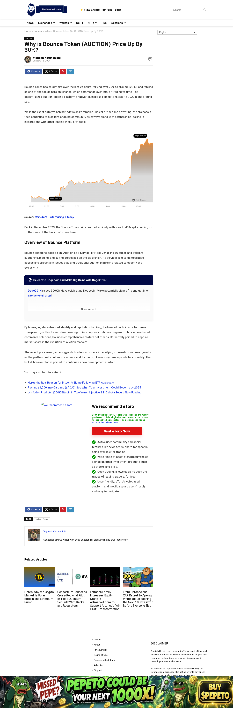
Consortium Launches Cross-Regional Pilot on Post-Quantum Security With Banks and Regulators (72, 598)
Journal (38, 31)
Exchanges (45, 23)
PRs (104, 23)
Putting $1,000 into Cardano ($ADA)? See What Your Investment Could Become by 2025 (84, 387)
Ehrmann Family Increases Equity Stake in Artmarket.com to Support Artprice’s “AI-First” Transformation (105, 600)
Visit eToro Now (117, 431)
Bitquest (98, 670)
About (97, 644)
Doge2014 (35, 290)
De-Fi (79, 23)
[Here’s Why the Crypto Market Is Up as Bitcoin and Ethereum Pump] (39, 569)
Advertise (98, 665)
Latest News (41, 519)
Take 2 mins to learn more (105, 422)
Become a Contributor (104, 660)
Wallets (64, 23)
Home (27, 31)
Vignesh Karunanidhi (47, 57)
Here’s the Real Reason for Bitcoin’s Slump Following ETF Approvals (71, 382)
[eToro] (56, 405)
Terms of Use (100, 655)
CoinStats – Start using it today (54, 217)
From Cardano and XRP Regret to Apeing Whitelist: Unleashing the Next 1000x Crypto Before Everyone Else (138, 598)
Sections (117, 23)
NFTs (91, 23)
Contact (98, 639)
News (30, 23)
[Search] (204, 10)
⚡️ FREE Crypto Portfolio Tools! (100, 9)
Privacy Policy (100, 650)
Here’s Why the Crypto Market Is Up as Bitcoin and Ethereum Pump (39, 597)
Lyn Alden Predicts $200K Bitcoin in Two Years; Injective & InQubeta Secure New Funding (85, 392)
